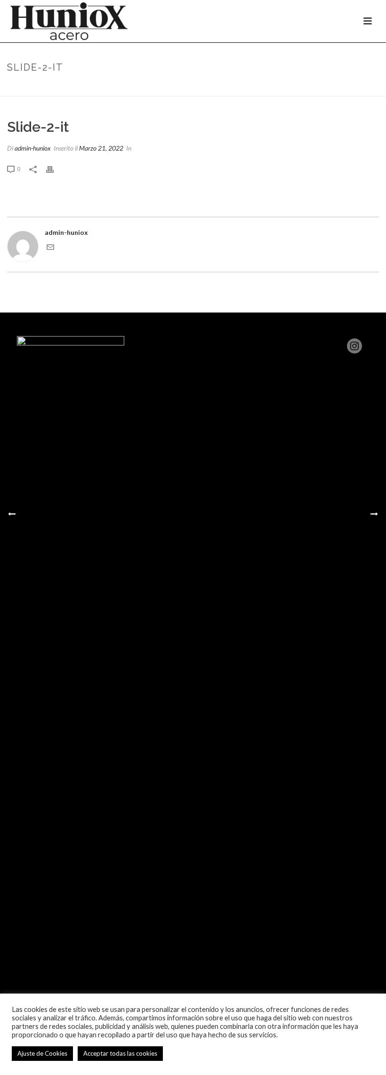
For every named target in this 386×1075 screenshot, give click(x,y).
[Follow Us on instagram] (354, 346)
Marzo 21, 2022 (101, 148)
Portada (322, 87)
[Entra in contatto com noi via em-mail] (50, 248)
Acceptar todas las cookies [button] (120, 1053)
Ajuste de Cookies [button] (42, 1053)
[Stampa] (54, 168)
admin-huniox (33, 148)
